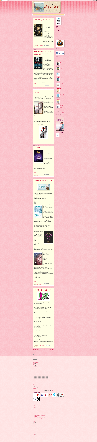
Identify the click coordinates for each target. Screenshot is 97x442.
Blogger (52, 390)
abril (34, 424)
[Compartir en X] (48, 345)
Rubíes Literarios (58, 104)
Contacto (50, 14)
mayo (35, 423)
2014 (34, 434)
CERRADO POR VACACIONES (61, 89)
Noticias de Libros (38, 346)
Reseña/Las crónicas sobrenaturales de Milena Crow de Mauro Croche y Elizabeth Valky (42, 53)
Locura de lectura (58, 99)
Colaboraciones (34, 367)
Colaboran (45, 14)
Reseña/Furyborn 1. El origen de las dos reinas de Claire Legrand (43, 20)
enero (35, 428)
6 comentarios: (41, 174)
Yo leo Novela (57, 66)
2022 (34, 404)
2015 (34, 433)
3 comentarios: (41, 45)
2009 (34, 440)
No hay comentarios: (42, 141)
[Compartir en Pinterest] (48, 45)
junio (34, 422)
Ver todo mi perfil (57, 28)
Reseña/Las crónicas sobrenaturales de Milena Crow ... (39, 414)
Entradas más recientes (36, 349)
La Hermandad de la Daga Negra (36, 372)
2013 (34, 435)
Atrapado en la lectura (59, 110)
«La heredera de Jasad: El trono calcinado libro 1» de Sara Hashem (62, 68)
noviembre (35, 409)
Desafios (34, 370)
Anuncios (34, 363)
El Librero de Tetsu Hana (59, 61)
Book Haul (34, 365)
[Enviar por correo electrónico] (45, 45)
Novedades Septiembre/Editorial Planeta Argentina (39, 417)
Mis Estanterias (36, 14)
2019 (34, 407)
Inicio (44, 349)
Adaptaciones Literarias (35, 362)
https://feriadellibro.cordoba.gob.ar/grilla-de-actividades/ (45, 343)
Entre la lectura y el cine (59, 77)
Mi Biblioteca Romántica (59, 72)
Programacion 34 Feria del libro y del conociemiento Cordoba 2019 (42, 289)
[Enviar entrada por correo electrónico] (44, 45)
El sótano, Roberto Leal (61, 78)
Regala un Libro (34, 384)
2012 (34, 436)
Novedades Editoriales (38, 284)
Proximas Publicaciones (35, 383)
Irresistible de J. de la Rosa (62, 62)
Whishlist (54, 14)
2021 (34, 405)
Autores (33, 364)
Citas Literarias (34, 366)
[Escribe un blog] (46, 45)
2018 (34, 429)
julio (34, 421)
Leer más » (35, 43)
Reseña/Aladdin (37, 148)
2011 (34, 437)
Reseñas (41, 14)
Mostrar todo (63, 112)
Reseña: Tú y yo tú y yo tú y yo (62, 95)
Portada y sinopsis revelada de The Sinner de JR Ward (39, 415)
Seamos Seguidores (35, 387)
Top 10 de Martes (34, 388)
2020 (34, 406)
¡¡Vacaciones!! (61, 83)
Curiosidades (34, 369)
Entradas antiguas (51, 349)
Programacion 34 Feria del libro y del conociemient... (39, 418)
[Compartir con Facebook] (47, 45)
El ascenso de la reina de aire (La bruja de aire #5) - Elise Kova (61, 106)
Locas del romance (58, 88)
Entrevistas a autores (35, 371)
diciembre (35, 408)
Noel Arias (57, 27)
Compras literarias (35, 368)
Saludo (33, 386)
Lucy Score (61, 72)
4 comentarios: (41, 283)
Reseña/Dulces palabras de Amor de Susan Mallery (59, 116)
